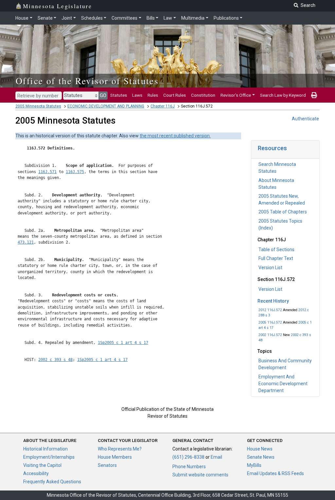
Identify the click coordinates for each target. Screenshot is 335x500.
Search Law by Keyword (283, 95)
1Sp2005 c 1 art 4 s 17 (123, 342)
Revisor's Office (235, 95)
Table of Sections (276, 249)
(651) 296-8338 (188, 457)
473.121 (26, 242)
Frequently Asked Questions (52, 481)
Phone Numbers (189, 466)
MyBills (254, 465)
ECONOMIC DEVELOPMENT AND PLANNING (105, 106)
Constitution (203, 95)
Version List (270, 267)
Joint (67, 18)
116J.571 (47, 172)
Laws (137, 95)
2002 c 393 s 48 (55, 359)
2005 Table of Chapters (282, 211)
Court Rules (174, 95)
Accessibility (36, 473)
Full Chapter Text (275, 258)
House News (260, 448)
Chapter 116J (162, 106)
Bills (151, 18)
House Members (115, 457)
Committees (124, 18)
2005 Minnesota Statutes (38, 106)
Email (216, 457)
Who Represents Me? (120, 448)
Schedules (92, 18)
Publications (226, 18)
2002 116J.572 (270, 335)
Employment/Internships (49, 457)
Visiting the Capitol (42, 465)
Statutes (118, 95)
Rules (153, 95)
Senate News (260, 457)
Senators (107, 465)
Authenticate (305, 118)
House (21, 18)
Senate (45, 18)
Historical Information (45, 448)
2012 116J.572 (270, 310)
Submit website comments (200, 474)
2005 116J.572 (270, 322)
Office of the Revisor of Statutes (87, 80)
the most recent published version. (175, 135)
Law (168, 18)
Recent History (273, 301)
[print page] (314, 95)
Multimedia (192, 18)
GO (103, 95)
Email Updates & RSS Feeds (275, 473)
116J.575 (75, 172)
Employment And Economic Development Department (283, 383)
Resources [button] (272, 148)
